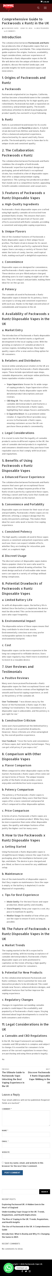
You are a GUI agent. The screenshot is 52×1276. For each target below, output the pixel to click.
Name (5, 1130)
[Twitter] (26, 1271)
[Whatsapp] (9, 1268)
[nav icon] (45, 7)
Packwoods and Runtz (38, 43)
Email (5, 1141)
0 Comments (10, 31)
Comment (7, 1109)
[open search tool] (38, 8)
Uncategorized (42, 28)
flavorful (26, 128)
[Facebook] (22, 1271)
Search (44, 1192)
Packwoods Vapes (11, 28)
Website (6, 1152)
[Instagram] (30, 1271)
